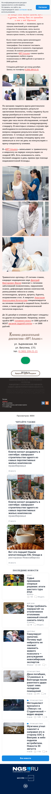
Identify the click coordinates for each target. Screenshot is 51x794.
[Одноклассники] (47, 403)
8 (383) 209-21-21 (32, 70)
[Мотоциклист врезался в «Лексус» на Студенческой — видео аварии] (13, 709)
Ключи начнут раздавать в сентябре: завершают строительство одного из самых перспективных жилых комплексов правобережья (24, 458)
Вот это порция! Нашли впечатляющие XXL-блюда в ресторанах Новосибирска (25, 555)
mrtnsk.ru (4, 401)
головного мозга (23, 321)
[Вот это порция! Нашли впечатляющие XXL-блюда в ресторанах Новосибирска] (25, 537)
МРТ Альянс (24, 53)
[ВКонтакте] (43, 403)
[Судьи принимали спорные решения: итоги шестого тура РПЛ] (13, 586)
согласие (23, 10)
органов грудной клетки (20, 323)
